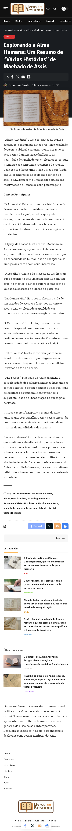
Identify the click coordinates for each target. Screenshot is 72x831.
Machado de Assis (42, 493)
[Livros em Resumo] (27, 8)
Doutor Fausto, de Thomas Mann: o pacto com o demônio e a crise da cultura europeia (43, 584)
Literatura (29, 692)
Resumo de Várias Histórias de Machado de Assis (30, 503)
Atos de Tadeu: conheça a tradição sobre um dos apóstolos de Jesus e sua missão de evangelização (45, 604)
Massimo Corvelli (21, 85)
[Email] (23, 77)
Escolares (28, 593)
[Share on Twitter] (17, 77)
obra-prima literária (14, 498)
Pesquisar (60, 538)
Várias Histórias (12, 512)
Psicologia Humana (39, 498)
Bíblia (26, 612)
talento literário (48, 508)
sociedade (9, 508)
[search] (48, 8)
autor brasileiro (22, 493)
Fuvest (9, 37)
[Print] (28, 77)
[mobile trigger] (6, 8)
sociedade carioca (27, 508)
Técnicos (28, 635)
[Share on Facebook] (12, 77)
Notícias (28, 669)
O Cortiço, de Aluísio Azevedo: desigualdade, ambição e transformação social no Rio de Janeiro (46, 660)
